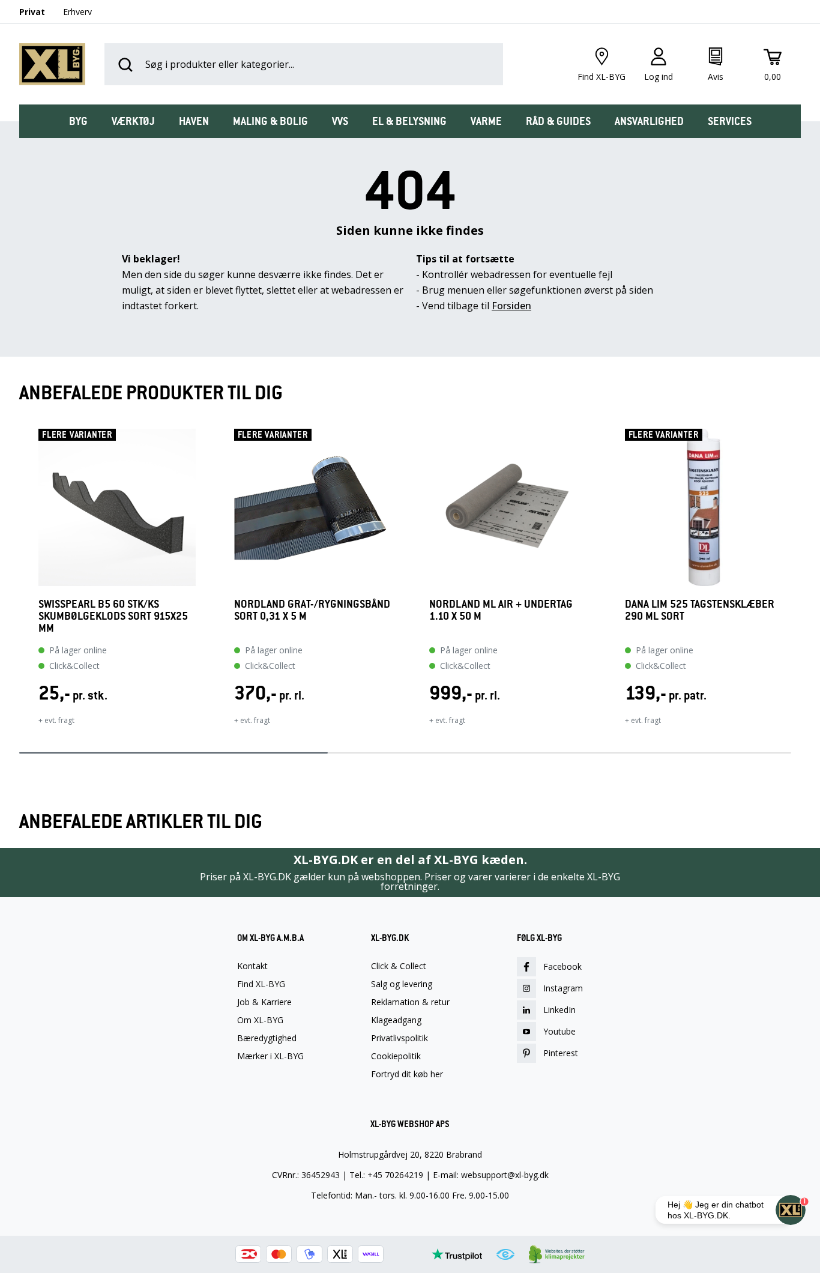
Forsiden (511, 305)
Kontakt (252, 966)
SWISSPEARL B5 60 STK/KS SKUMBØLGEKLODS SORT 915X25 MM (113, 616)
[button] (19, 585)
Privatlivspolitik (399, 1038)
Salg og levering (401, 984)
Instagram (563, 988)
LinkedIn (559, 1009)
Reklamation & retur (410, 1002)
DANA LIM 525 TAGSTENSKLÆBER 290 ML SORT (699, 610)
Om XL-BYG (260, 1020)
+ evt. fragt (56, 720)
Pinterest (560, 1053)
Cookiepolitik (396, 1056)
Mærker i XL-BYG (270, 1056)
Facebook (562, 966)
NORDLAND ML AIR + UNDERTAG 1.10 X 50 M (501, 610)
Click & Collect (398, 966)
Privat (32, 11)
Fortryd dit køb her (407, 1074)
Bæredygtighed (267, 1038)
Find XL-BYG (261, 984)
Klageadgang (396, 1020)
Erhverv (77, 11)
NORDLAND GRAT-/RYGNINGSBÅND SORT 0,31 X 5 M (312, 610)
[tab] (78, 121)
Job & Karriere (264, 1002)
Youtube (559, 1031)
